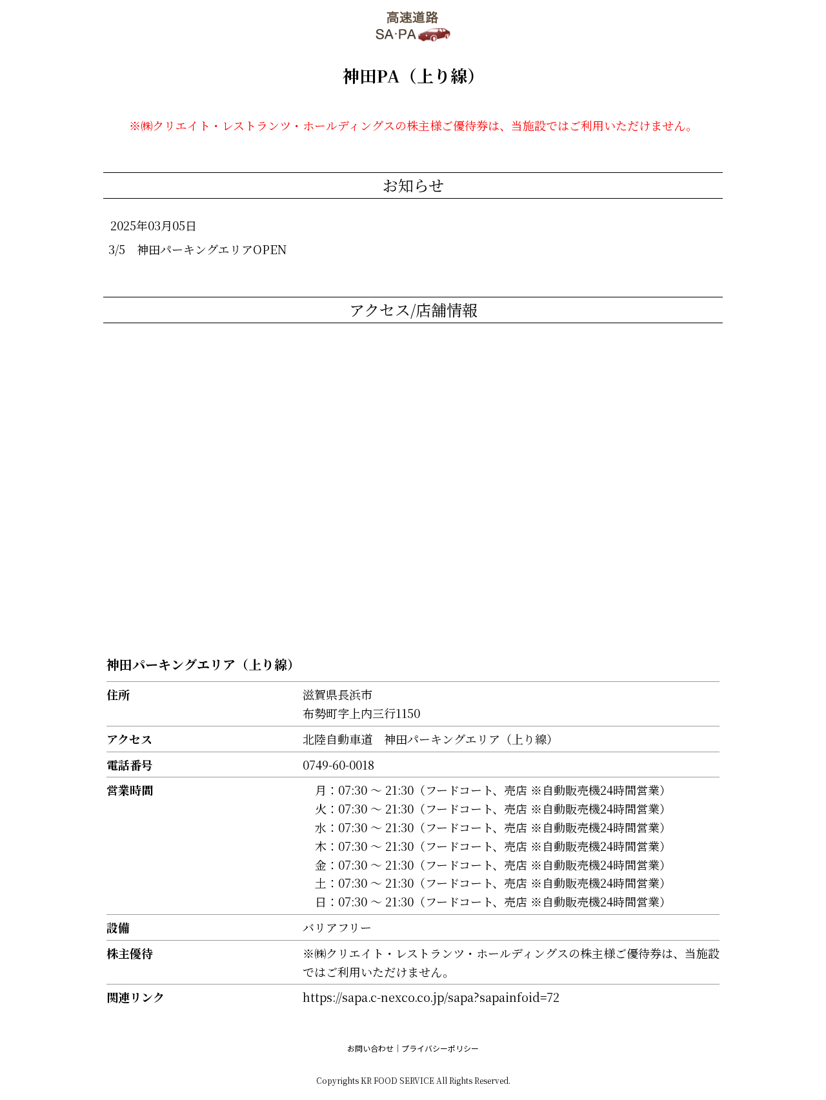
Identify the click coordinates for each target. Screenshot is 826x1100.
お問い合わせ (370, 1048)
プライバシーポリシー (440, 1048)
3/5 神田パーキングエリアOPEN (197, 249)
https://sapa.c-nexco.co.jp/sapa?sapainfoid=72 (431, 996)
